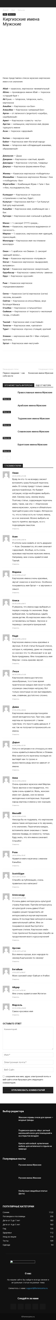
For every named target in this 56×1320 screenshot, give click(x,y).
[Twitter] (20, 1306)
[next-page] (8, 457)
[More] (39, 35)
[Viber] (32, 35)
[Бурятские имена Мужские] (9, 447)
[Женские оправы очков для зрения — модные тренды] (9, 1121)
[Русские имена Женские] (9, 1181)
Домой (5, 10)
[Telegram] (20, 35)
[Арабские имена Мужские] (9, 408)
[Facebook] (13, 1306)
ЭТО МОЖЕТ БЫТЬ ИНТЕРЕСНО (18, 385)
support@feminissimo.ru (37, 1288)
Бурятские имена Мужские (32, 444)
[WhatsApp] (14, 35)
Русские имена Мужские (29, 1165)
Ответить (15, 529)
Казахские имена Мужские (40, 373)
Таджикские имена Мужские (34, 418)
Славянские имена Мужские (33, 431)
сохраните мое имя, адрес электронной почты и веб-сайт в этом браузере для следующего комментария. (27, 1079)
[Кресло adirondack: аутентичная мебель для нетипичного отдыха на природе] (9, 1147)
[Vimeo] (28, 1306)
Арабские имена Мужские (32, 405)
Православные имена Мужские (35, 392)
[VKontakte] (35, 1306)
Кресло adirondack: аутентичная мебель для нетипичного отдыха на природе (35, 1146)
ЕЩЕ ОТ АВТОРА (43, 385)
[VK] (26, 35)
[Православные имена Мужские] (9, 395)
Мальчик (21, 10)
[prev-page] (4, 457)
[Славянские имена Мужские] (9, 434)
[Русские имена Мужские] (9, 1168)
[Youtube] (42, 1306)
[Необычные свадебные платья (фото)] (9, 1194)
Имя (13, 10)
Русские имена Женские (29, 1178)
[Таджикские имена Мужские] (9, 421)
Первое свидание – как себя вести (14, 374)
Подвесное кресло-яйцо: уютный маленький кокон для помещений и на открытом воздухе (35, 1133)
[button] (4, 3)
